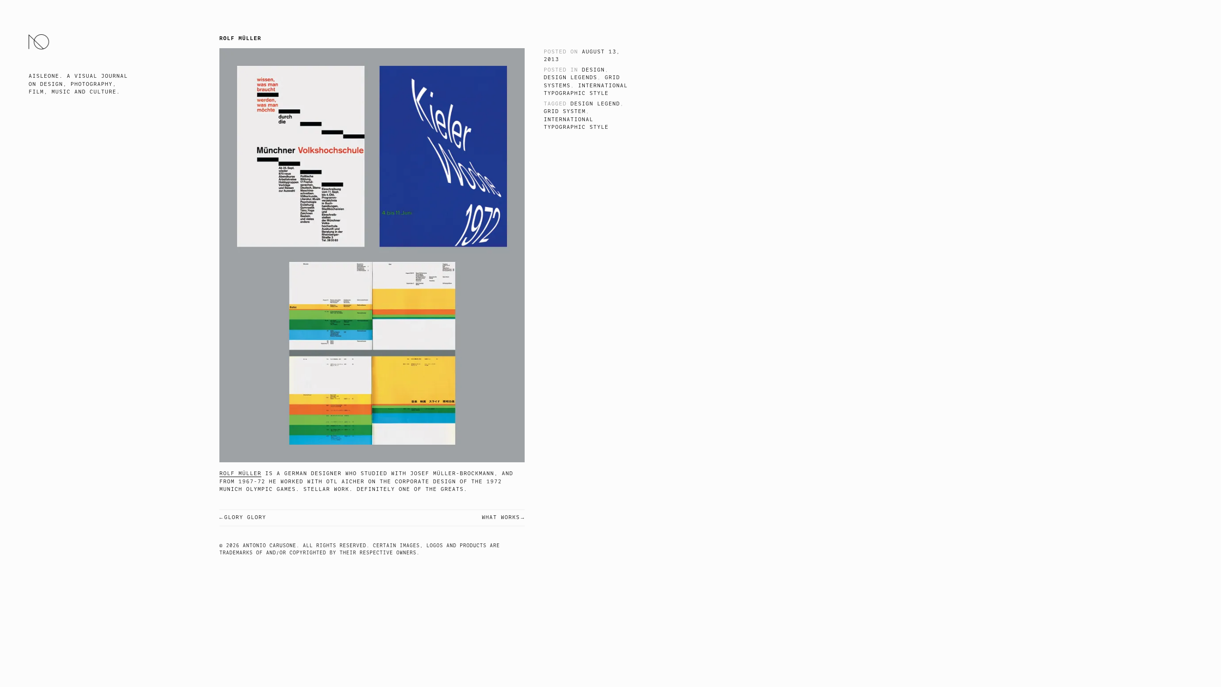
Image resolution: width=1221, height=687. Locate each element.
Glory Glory (245, 517)
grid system (565, 111)
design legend (595, 104)
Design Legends (570, 77)
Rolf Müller (240, 473)
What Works (501, 517)
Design (593, 70)
